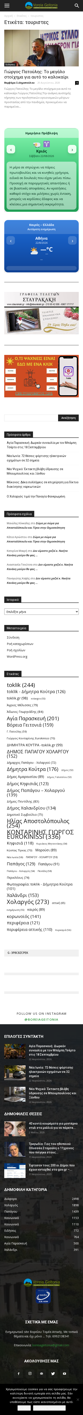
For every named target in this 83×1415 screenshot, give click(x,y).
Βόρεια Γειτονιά (30, 725)
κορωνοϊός (24, 916)
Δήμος (67, 770)
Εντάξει (24, 1408)
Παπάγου (48, 864)
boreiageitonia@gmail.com (50, 1345)
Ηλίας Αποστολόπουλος (38, 823)
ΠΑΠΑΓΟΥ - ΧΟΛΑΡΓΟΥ (42, 857)
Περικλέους (18, 878)
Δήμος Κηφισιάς (28, 784)
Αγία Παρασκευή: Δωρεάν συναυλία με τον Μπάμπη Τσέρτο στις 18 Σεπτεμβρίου (41, 445)
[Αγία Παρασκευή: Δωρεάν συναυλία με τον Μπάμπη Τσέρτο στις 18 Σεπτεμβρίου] (15, 1051)
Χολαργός (28, 901)
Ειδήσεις (10, 64)
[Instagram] (30, 1374)
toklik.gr (17, 698)
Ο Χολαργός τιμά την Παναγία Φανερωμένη (36, 496)
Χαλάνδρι (23, 895)
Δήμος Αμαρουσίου (25, 777)
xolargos (38, 698)
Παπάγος (21, 864)
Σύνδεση (13, 637)
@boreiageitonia (41, 1019)
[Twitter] (53, 1374)
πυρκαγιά (63, 930)
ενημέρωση (15, 909)
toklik (21, 685)
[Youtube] (64, 1374)
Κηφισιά (20, 843)
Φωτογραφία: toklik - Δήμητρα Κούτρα (40, 886)
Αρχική (8, 16)
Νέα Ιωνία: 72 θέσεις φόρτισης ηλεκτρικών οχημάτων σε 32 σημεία (36, 458)
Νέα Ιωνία (15, 857)
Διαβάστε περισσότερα (49, 1408)
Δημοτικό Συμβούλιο (25, 815)
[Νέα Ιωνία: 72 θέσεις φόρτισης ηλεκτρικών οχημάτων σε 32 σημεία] (15, 1072)
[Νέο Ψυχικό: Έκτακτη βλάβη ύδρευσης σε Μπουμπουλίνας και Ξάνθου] (15, 1094)
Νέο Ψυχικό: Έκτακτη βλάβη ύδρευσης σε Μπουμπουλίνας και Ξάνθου (35, 471)
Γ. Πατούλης (17, 731)
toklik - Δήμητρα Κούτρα (36, 691)
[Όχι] (78, 1399)
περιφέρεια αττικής (29, 929)
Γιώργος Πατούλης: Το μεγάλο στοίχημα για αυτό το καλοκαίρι (36, 74)
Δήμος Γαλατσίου (59, 777)
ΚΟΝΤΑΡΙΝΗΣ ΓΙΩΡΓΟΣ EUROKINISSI (40, 834)
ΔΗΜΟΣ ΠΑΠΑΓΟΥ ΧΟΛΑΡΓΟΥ (38, 753)
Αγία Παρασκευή (33, 718)
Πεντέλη (45, 871)
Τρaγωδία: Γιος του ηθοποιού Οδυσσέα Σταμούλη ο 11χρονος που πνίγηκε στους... (51, 1148)
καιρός (36, 909)
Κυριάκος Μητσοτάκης (51, 843)
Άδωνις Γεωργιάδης (25, 711)
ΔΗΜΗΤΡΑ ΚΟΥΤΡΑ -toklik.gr (35, 745)
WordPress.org (17, 656)
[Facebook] (18, 1374)
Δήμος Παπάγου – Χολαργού (36, 792)
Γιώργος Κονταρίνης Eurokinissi (31, 738)
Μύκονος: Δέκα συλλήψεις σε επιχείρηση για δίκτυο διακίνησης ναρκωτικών (43, 484)
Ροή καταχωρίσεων (20, 644)
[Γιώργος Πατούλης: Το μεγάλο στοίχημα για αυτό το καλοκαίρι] (41, 48)
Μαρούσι (46, 850)
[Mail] (41, 1374)
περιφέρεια (23, 923)
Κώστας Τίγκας (19, 850)
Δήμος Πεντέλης (23, 801)
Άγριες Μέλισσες (22, 705)
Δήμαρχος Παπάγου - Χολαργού (31, 763)
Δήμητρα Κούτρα (32, 769)
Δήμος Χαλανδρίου (31, 808)
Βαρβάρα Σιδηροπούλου (19, 82)
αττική (58, 903)
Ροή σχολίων (16, 650)
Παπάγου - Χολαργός (21, 871)
